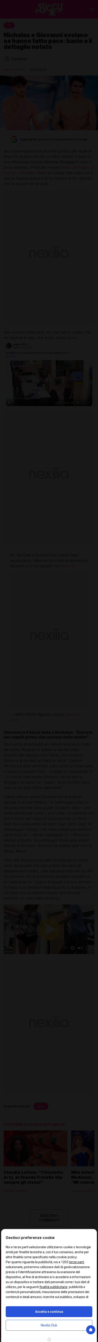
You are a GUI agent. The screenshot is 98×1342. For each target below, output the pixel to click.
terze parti (76, 1262)
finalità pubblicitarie (53, 1287)
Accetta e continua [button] (49, 1311)
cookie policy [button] (66, 1257)
